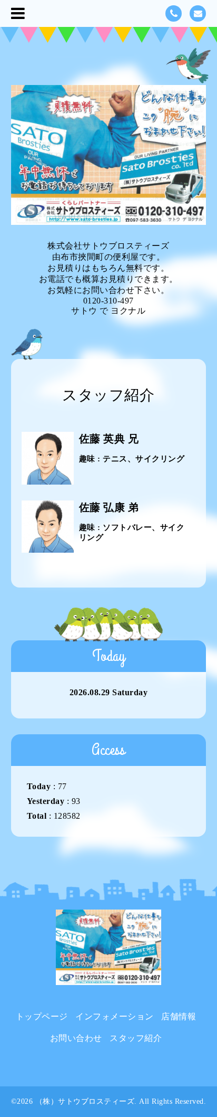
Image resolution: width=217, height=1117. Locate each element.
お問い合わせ (76, 1038)
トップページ (42, 1016)
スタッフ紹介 (136, 1038)
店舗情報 (178, 1016)
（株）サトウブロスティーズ (85, 1101)
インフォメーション (114, 1016)
